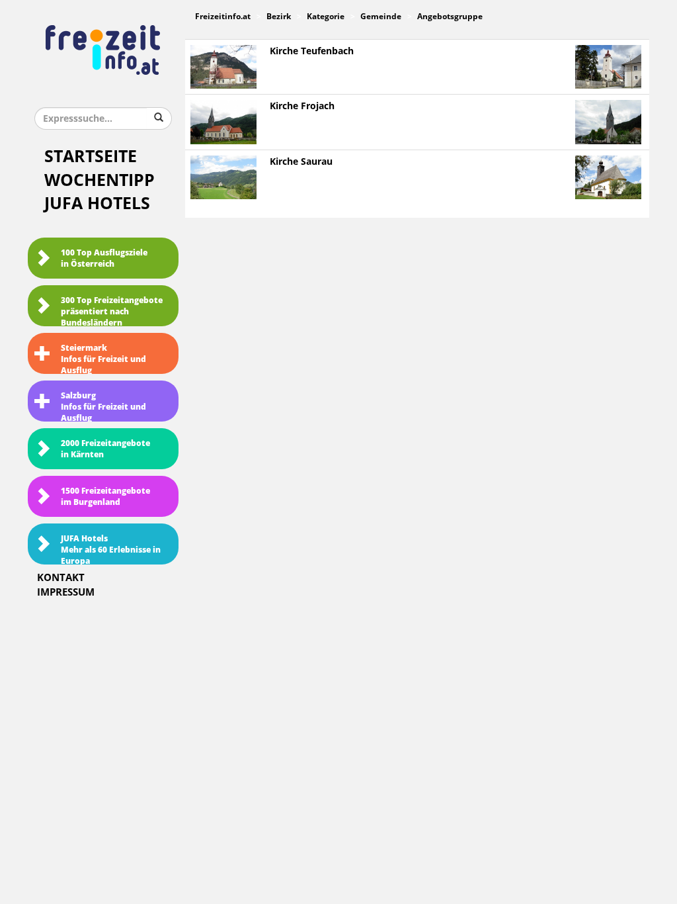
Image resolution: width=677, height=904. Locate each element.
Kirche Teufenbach (312, 51)
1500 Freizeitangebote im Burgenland (105, 496)
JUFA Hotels (97, 203)
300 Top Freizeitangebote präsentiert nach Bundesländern (112, 311)
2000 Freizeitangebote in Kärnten (105, 449)
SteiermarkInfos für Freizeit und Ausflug (103, 358)
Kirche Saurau (301, 161)
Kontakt (61, 578)
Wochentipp (99, 180)
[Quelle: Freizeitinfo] (223, 66)
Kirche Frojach (302, 106)
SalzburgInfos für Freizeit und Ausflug (103, 406)
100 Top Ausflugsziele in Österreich (104, 258)
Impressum (66, 592)
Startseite (90, 156)
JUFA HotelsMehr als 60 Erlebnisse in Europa (111, 549)
